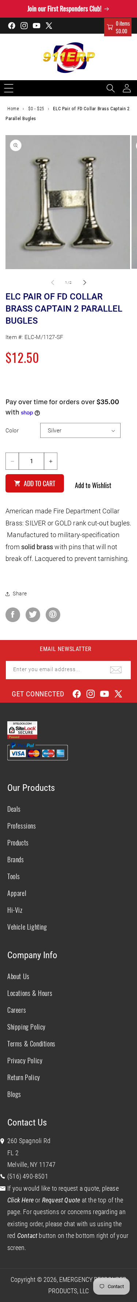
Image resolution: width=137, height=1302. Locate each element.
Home (13, 108)
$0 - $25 (36, 108)
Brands (15, 859)
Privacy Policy (24, 1060)
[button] (118, 27)
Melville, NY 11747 (31, 1164)
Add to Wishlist (93, 485)
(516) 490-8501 (27, 1176)
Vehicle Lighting (27, 926)
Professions (21, 825)
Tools (13, 876)
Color (12, 430)
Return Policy (23, 1077)
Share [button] (20, 593)
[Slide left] (53, 283)
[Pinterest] (53, 614)
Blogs (14, 1094)
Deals (14, 809)
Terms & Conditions (31, 1043)
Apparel (16, 893)
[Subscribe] (116, 670)
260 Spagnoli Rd (28, 1141)
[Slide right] (85, 283)
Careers (16, 1010)
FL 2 (13, 1153)
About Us (18, 976)
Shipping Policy (26, 1026)
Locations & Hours (29, 993)
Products (18, 842)
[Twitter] (33, 614)
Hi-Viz (15, 910)
